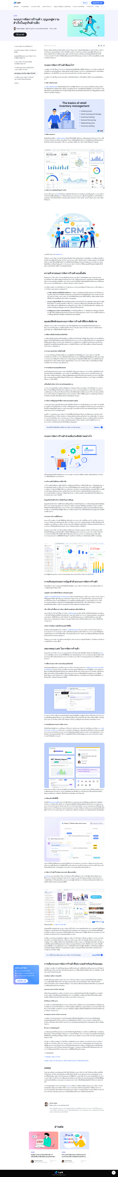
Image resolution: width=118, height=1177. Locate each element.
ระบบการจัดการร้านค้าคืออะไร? (23, 46)
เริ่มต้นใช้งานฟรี (21, 981)
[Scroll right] (102, 7)
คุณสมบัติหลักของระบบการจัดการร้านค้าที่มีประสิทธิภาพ (25, 57)
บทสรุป (16, 83)
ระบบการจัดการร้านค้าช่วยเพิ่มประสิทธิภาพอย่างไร (23, 63)
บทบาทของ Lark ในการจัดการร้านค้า (24, 73)
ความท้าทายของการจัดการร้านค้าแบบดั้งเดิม (25, 51)
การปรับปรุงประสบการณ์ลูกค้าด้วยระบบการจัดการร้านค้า (24, 68)
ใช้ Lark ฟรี (20, 35)
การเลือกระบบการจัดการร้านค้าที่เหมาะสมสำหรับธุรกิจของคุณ (23, 78)
